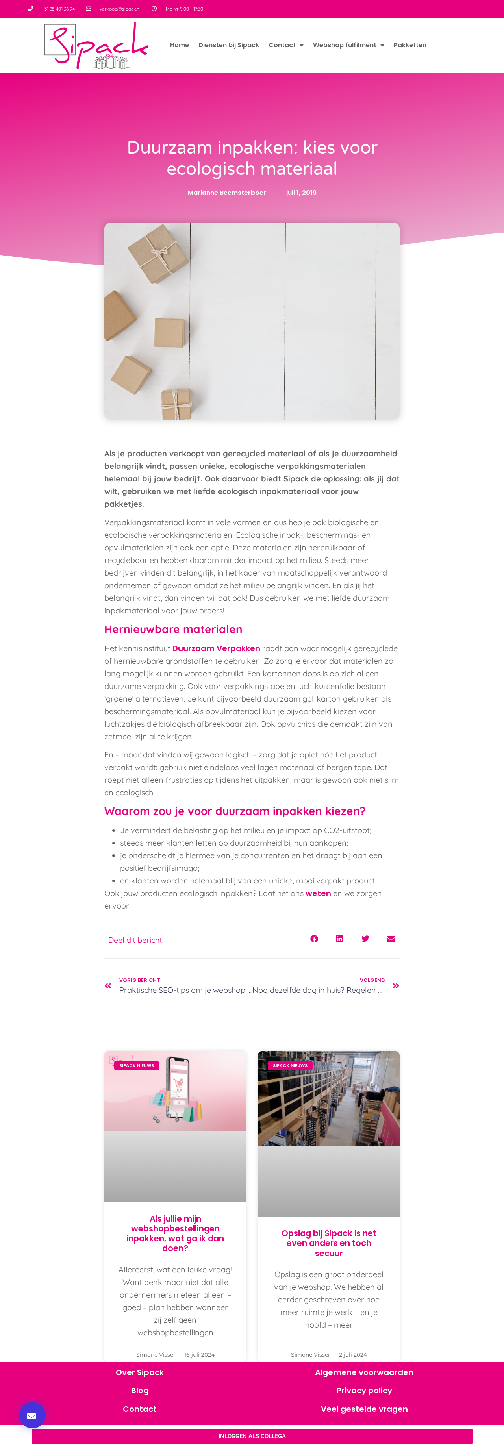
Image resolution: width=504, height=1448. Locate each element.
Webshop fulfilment (344, 45)
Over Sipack (140, 1372)
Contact (282, 45)
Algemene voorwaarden (364, 1372)
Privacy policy (364, 1390)
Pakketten (410, 45)
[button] (32, 1415)
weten (318, 893)
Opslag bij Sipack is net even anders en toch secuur (329, 1243)
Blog (140, 1390)
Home (179, 45)
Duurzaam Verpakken (216, 648)
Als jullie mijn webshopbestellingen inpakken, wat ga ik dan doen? (175, 1233)
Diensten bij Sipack (228, 45)
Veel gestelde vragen (364, 1409)
